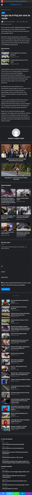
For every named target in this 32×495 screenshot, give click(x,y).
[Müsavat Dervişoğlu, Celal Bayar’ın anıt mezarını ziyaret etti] (8, 211)
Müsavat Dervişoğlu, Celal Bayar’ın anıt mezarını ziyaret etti (8, 217)
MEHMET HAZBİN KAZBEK (9, 21)
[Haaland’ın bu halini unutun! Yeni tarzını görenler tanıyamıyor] (6, 342)
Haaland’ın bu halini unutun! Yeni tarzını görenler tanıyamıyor (20, 340)
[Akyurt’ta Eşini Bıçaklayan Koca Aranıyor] (6, 415)
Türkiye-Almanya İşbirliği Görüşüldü (20, 379)
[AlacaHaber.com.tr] (16, 4)
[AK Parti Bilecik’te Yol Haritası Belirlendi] (5, 55)
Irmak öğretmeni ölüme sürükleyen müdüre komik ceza (20, 420)
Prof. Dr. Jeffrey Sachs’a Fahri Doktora (7, 232)
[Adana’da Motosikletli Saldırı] (24, 193)
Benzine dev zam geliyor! (17, 353)
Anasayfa (4, 9)
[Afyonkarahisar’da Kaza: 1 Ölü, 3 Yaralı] (5, 62)
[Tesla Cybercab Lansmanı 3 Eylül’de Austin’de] (6, 388)
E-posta (3, 271)
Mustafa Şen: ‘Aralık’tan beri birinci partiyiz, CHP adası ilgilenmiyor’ (23, 233)
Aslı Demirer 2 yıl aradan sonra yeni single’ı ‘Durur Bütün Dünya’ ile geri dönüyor (20, 408)
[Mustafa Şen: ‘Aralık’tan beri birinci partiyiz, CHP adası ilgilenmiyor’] (24, 227)
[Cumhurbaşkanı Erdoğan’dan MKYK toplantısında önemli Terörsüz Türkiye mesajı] (6, 401)
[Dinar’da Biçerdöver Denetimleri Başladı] (6, 302)
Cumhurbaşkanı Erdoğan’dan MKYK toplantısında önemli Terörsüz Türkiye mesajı (20, 400)
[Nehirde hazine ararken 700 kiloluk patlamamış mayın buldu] (6, 315)
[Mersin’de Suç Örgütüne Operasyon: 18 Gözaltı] (24, 211)
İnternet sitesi (4, 277)
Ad (2, 266)
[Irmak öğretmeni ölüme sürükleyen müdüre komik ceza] (6, 422)
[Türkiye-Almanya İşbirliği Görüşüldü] (6, 381)
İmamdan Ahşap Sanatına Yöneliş (20, 392)
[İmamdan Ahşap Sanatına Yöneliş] (6, 394)
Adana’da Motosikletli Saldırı (23, 199)
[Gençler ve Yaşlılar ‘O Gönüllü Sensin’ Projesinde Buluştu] (6, 428)
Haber (9, 9)
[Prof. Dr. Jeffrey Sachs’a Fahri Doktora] (8, 227)
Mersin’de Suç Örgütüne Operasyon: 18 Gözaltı (23, 216)
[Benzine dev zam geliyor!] (6, 355)
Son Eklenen (16, 295)
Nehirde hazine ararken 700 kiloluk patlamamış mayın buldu (17, 1)
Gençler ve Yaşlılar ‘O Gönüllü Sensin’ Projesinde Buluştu (19, 427)
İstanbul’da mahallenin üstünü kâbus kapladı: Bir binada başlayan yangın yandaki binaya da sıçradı (8, 200)
